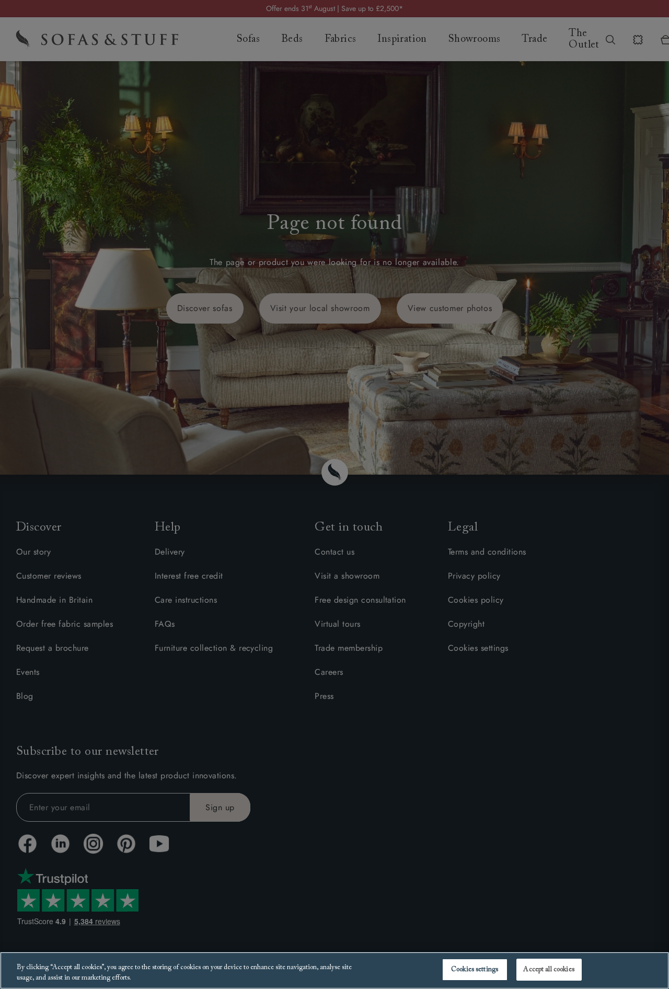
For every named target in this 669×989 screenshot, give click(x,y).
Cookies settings (474, 969)
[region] (334, 970)
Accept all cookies (548, 969)
